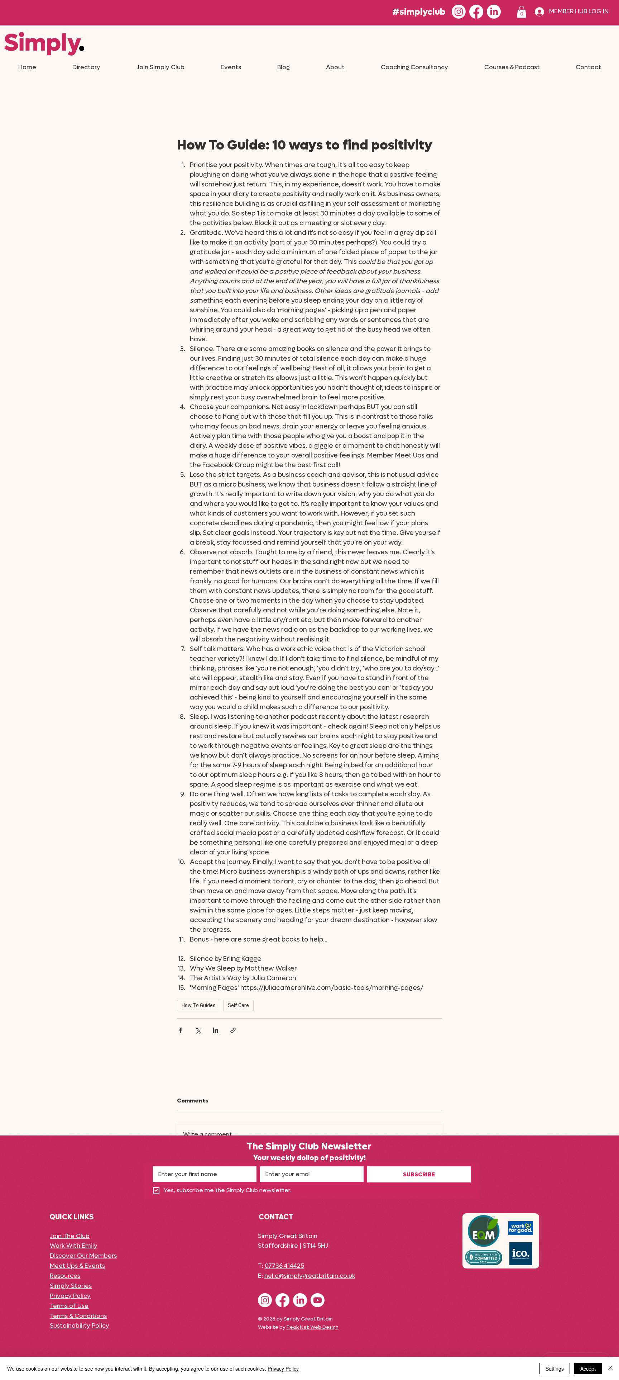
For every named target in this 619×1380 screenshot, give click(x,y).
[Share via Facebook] (180, 1030)
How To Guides (199, 1005)
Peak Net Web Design (313, 1327)
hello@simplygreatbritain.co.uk (309, 1276)
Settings (555, 1368)
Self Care (238, 1005)
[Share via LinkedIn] (215, 1030)
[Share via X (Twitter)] (198, 1030)
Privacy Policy (283, 1368)
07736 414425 (284, 1266)
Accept (588, 1368)
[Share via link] (233, 1030)
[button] (522, 12)
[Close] (610, 1368)
